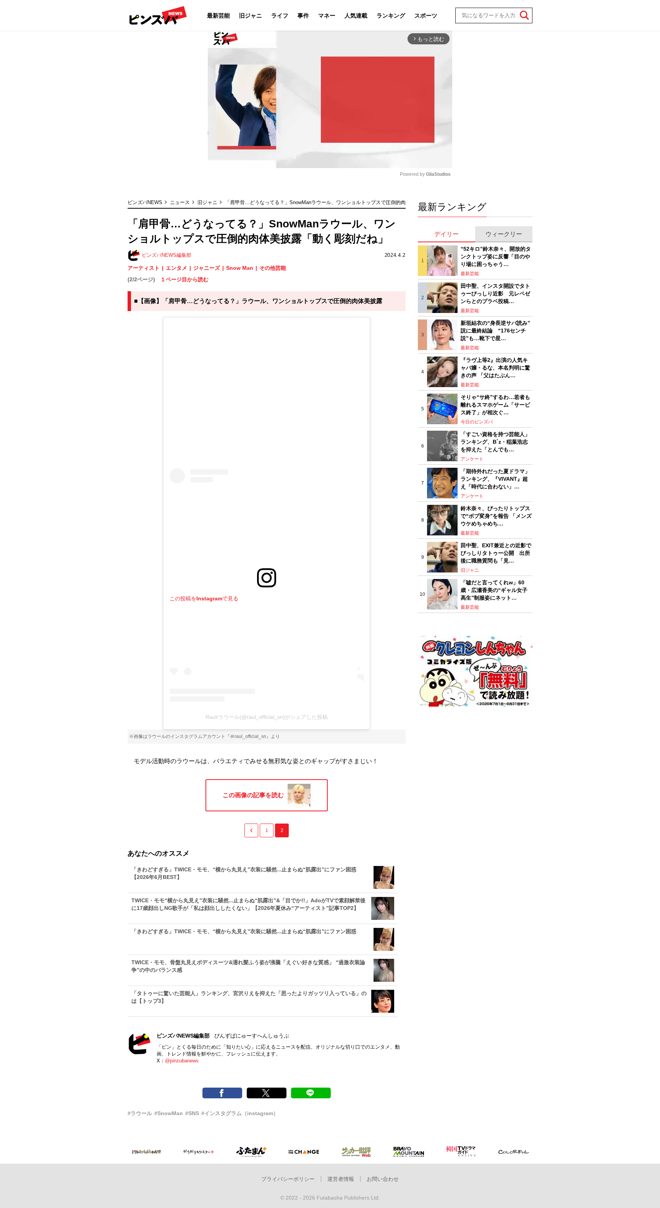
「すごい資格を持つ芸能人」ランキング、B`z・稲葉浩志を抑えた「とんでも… (495, 441)
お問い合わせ (383, 1179)
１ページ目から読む (184, 279)
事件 (303, 15)
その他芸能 (272, 268)
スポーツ (425, 15)
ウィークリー (503, 234)
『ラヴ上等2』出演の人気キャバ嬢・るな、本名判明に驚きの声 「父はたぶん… (495, 367)
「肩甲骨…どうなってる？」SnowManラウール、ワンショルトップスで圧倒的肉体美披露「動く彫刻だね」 (345, 202)
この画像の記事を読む (253, 795)
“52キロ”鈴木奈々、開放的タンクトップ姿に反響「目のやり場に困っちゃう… (496, 256)
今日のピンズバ (477, 422)
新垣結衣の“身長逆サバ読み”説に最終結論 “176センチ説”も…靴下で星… (495, 330)
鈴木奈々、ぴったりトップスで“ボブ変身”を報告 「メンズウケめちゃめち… (496, 515)
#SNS (192, 1113)
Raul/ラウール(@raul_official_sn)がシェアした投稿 (266, 717)
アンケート (472, 459)
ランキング (391, 15)
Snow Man (239, 268)
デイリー (446, 234)
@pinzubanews (182, 1061)
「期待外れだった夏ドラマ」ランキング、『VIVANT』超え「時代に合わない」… (495, 478)
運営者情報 (340, 1179)
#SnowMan (168, 1113)
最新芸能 (218, 15)
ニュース (180, 202)
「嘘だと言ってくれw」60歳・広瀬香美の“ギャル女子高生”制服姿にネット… (494, 589)
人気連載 (356, 15)
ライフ (279, 15)
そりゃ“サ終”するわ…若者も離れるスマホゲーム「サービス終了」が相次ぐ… (495, 404)
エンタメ (176, 268)
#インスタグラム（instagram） (239, 1113)
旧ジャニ (250, 15)
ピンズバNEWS (145, 202)
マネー (326, 15)
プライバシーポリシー (288, 1179)
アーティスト (144, 268)
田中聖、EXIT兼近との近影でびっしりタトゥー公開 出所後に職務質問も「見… (496, 552)
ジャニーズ (206, 268)
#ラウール (140, 1113)
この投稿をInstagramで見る (204, 598)
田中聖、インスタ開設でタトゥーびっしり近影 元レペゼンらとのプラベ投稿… (495, 293)
